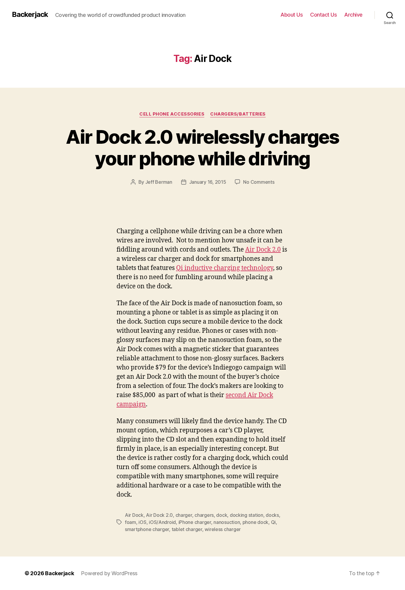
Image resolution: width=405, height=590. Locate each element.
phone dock (255, 522)
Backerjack (30, 14)
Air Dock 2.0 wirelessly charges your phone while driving (202, 147)
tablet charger (187, 529)
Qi (273, 522)
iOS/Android (162, 522)
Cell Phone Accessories (171, 114)
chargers (204, 515)
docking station (246, 515)
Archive (353, 15)
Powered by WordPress (109, 573)
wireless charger (223, 529)
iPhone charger (194, 522)
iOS (142, 522)
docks (272, 515)
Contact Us (323, 15)
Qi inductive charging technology (224, 268)
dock (221, 515)
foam (130, 522)
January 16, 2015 (207, 182)
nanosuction (226, 522)
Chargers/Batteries (238, 114)
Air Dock (134, 515)
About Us (291, 15)
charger (184, 515)
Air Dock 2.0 (263, 250)
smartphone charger (147, 529)
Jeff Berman (158, 182)
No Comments (258, 182)
